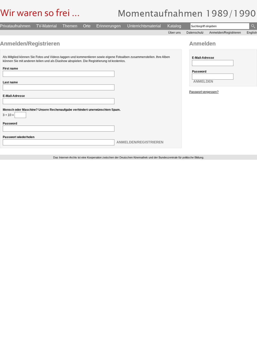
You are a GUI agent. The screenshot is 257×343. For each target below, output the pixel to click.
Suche (253, 26)
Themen (69, 26)
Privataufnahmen (15, 26)
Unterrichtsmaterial (144, 26)
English (252, 32)
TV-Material (46, 26)
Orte (87, 26)
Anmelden (203, 81)
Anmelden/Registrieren (225, 32)
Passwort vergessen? (204, 92)
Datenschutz (195, 32)
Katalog (174, 26)
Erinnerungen (108, 26)
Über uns (174, 32)
